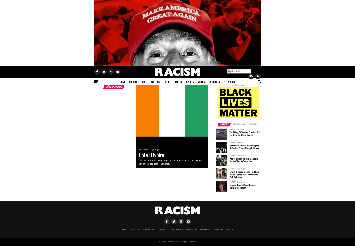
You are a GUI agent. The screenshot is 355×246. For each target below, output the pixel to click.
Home (122, 82)
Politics (155, 82)
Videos (201, 82)
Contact (229, 229)
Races (144, 82)
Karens (178, 82)
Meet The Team (149, 229)
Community (162, 229)
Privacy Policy (177, 229)
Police (167, 82)
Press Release (205, 229)
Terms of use (191, 229)
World (231, 82)
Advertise (219, 229)
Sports (190, 82)
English (236, 71)
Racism (133, 82)
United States (216, 82)
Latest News (135, 229)
